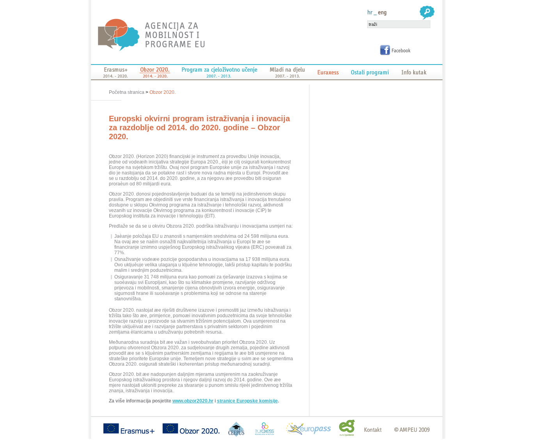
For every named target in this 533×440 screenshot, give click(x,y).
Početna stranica (127, 92)
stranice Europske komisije (247, 401)
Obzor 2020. (162, 92)
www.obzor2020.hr (192, 401)
